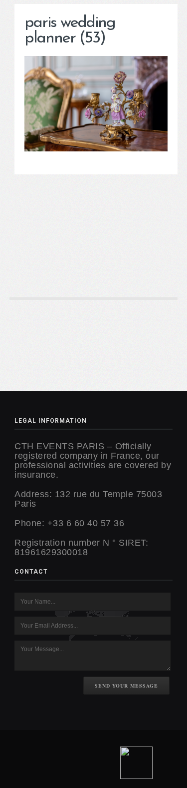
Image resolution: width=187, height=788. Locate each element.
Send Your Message (126, 685)
